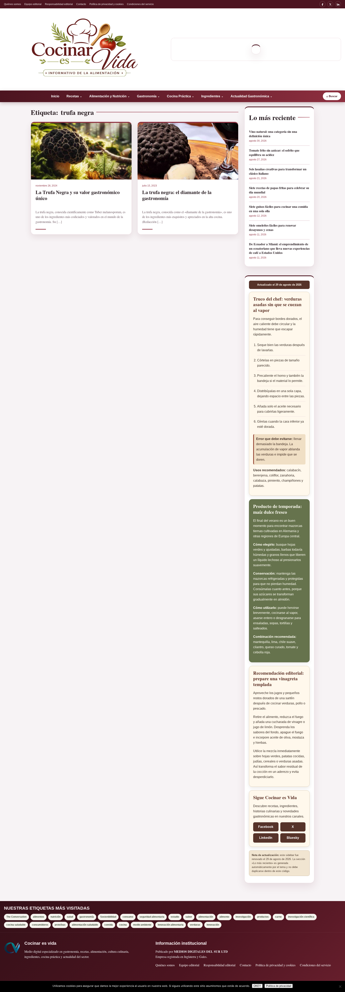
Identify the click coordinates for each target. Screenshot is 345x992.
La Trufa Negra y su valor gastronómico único (78, 195)
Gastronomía (148, 96)
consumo (128, 916)
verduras (195, 924)
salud (70, 916)
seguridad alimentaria (152, 916)
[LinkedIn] (338, 4)
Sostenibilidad (108, 916)
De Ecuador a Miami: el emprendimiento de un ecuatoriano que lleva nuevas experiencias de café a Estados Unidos (279, 248)
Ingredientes (212, 96)
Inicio (55, 96)
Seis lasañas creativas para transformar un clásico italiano (277, 171)
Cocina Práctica (180, 96)
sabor (188, 916)
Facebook (265, 826)
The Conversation (16, 916)
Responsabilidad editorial (59, 4)
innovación (213, 924)
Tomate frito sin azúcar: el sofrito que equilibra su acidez (274, 152)
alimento (224, 916)
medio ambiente (142, 924)
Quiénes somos (12, 4)
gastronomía (86, 916)
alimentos (38, 916)
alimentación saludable (85, 924)
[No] (340, 986)
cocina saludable (16, 924)
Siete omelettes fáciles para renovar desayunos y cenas (272, 227)
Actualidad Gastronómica (251, 96)
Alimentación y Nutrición (109, 96)
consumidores (40, 924)
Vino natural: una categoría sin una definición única (273, 133)
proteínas (60, 924)
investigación (243, 916)
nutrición (55, 916)
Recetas (74, 96)
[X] (330, 4)
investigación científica (301, 916)
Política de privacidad (278, 985)
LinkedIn (265, 837)
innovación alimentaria (170, 924)
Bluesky (293, 837)
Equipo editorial (33, 4)
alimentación (205, 916)
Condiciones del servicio (140, 4)
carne (278, 916)
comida (108, 924)
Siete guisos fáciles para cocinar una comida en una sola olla (278, 208)
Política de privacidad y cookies (106, 4)
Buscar (331, 96)
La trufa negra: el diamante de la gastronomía (176, 195)
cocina (123, 924)
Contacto (81, 4)
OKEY (257, 985)
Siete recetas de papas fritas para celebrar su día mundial (279, 190)
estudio (175, 916)
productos (263, 916)
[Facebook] (322, 4)
